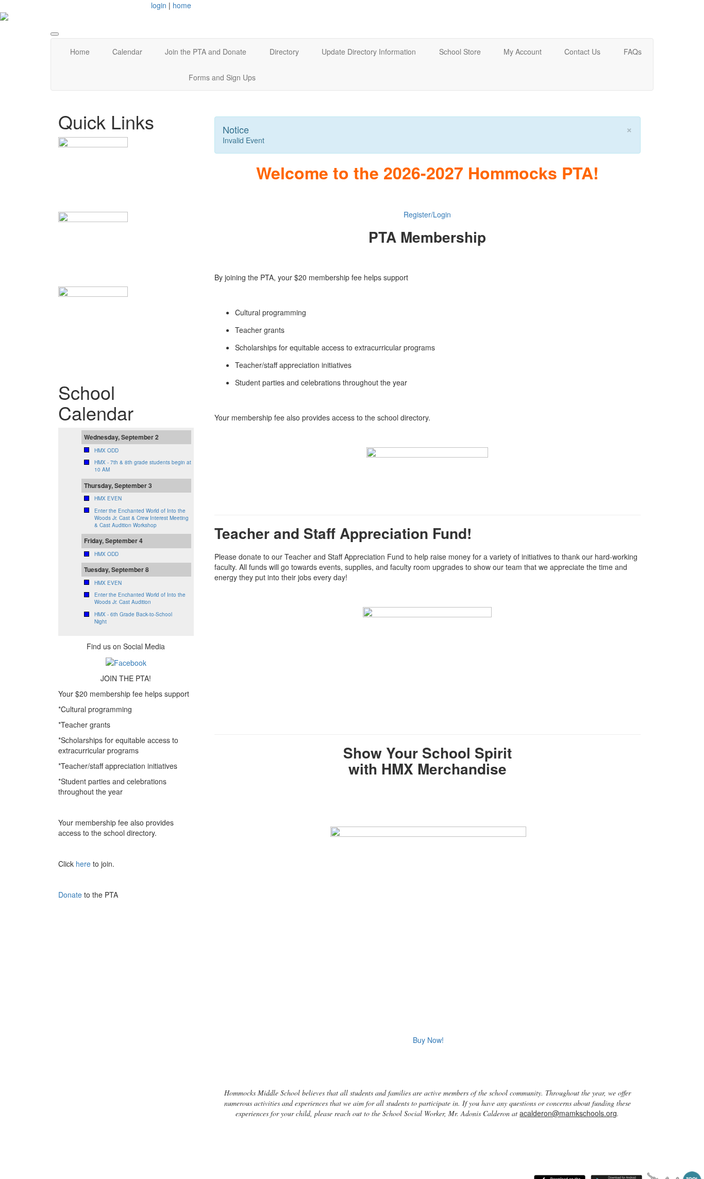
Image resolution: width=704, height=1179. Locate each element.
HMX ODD (106, 450)
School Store (460, 51)
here (83, 863)
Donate (70, 894)
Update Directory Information (369, 51)
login (158, 5)
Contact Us (582, 51)
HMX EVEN (108, 498)
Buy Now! (428, 1040)
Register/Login (427, 214)
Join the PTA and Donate (205, 51)
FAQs (633, 51)
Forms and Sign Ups (222, 77)
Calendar (127, 51)
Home (80, 51)
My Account (523, 51)
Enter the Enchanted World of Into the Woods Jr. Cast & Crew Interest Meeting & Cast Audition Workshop (141, 518)
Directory (284, 51)
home (182, 5)
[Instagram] (126, 661)
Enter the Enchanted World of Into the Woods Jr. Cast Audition (140, 598)
